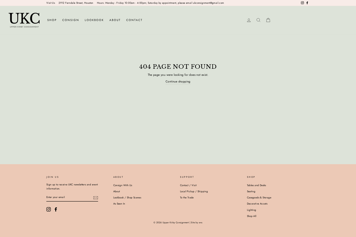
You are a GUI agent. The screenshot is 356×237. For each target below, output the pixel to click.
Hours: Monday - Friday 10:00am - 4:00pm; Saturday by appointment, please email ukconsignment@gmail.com (160, 3)
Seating (251, 191)
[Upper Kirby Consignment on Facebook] (56, 209)
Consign (70, 20)
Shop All (251, 216)
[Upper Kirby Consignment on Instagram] (48, 209)
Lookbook (94, 20)
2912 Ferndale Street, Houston (76, 3)
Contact (134, 20)
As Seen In (119, 203)
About (115, 20)
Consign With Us (122, 185)
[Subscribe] (95, 197)
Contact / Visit (188, 185)
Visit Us (50, 3)
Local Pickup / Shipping (194, 191)
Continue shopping (178, 81)
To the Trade (187, 197)
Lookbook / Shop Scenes (127, 197)
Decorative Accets (257, 203)
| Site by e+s (196, 222)
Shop (52, 20)
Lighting (251, 210)
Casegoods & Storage (259, 197)
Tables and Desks (256, 185)
